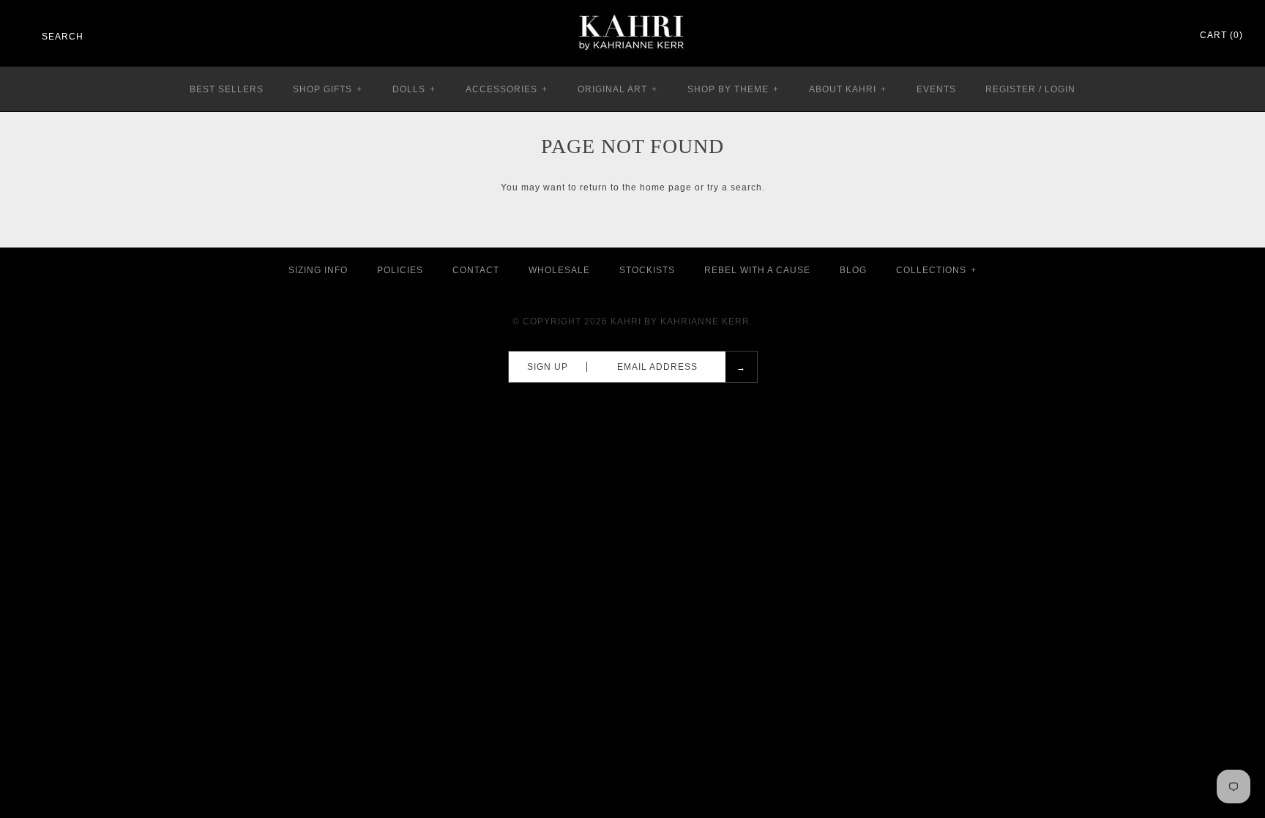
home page (666, 187)
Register (1010, 89)
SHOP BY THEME (733, 89)
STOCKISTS (647, 270)
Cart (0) (1221, 35)
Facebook (1110, 36)
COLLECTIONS (936, 270)
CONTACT (475, 270)
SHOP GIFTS (327, 89)
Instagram (1148, 36)
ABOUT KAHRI (848, 89)
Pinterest (1129, 36)
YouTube (1167, 36)
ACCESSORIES (507, 89)
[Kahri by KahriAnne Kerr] (632, 10)
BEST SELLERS (227, 89)
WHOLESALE (559, 270)
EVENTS (936, 89)
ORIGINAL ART (617, 89)
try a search (734, 187)
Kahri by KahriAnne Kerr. (682, 321)
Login (1060, 89)
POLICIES (400, 270)
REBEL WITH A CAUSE (757, 270)
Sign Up (547, 367)
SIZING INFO (318, 270)
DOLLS (414, 89)
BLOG (853, 270)
